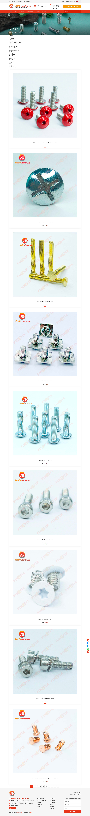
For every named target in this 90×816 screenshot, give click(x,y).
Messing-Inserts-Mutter (14, 46)
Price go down (12, 65)
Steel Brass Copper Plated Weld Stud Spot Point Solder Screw (45, 778)
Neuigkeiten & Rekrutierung (33, 11)
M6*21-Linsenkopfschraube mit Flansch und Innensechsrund (45, 142)
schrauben (19, 32)
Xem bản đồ (13, 808)
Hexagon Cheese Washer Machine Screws (45, 698)
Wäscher (11, 51)
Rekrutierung (39, 804)
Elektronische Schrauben (14, 43)
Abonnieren (72, 811)
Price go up (11, 66)
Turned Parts (11, 55)
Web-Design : (26, 812)
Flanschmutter (12, 49)
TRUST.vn (30, 812)
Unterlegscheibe (12, 53)
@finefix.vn (43, 6)
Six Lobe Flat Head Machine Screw (45, 619)
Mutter (10, 45)
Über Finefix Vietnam (41, 800)
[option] (45, 23)
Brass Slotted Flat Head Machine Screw (45, 222)
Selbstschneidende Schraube (15, 42)
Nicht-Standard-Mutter (14, 50)
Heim (11, 11)
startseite (11, 32)
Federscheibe (12, 54)
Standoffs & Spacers (13, 59)
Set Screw (11, 36)
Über (16, 11)
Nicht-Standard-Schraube (14, 41)
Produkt (21, 11)
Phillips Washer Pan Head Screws (45, 380)
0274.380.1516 (56, 5)
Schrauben (11, 38)
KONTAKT (39, 806)
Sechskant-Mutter (13, 47)
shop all (15, 32)
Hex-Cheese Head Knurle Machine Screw (45, 539)
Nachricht (39, 802)
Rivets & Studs (12, 58)
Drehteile (52, 808)
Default (10, 63)
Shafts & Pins (12, 57)
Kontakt (44, 11)
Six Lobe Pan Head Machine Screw (45, 460)
